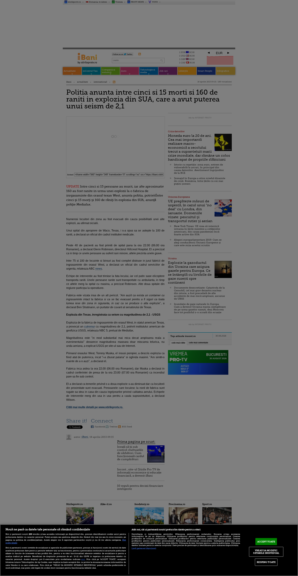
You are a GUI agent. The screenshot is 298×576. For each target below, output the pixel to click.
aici (83, 559)
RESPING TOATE (266, 562)
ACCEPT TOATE (266, 541)
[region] (149, 550)
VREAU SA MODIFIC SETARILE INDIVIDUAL (266, 551)
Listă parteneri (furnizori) (144, 548)
